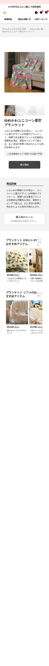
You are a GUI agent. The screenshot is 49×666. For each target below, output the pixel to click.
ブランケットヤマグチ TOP (14, 29)
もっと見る (39, 242)
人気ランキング (41, 19)
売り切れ (24, 165)
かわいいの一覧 (36, 29)
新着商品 (8, 19)
